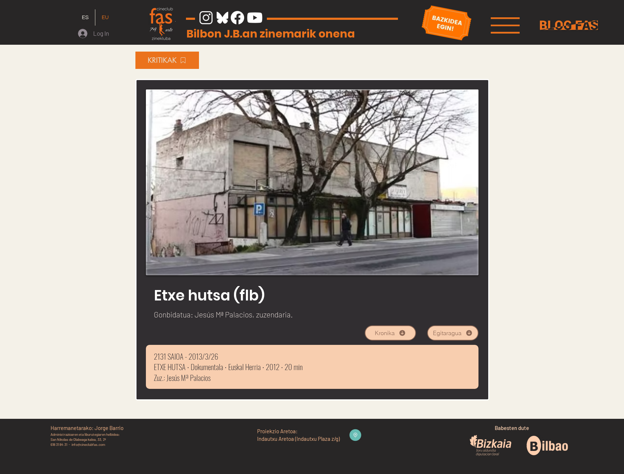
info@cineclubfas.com (88, 444)
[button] (505, 25)
